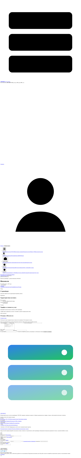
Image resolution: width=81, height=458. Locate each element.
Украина (10, 267)
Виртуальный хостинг (7, 251)
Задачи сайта (5, 261)
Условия (4, 271)
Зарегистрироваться (44, 441)
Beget (5, 423)
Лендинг (18, 262)
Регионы (4, 266)
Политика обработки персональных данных (20, 428)
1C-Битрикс (8, 255)
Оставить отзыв (3, 318)
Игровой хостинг (29, 262)
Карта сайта (9, 425)
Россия (4, 267)
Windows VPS (32, 251)
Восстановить (9, 437)
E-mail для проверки (28, 322)
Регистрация (8, 434)
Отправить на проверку (47, 331)
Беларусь (7, 267)
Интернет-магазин (6, 262)
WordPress (4, 255)
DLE (12, 255)
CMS (4, 254)
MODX (20, 255)
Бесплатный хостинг (39, 251)
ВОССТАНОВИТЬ (4, 448)
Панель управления (6, 272)
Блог (16, 262)
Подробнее (2, 454)
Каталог (1, 274)
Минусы (15, 330)
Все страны (31, 267)
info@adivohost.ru (14, 425)
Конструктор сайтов (20, 272)
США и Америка (26, 267)
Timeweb (7, 423)
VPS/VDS (13, 251)
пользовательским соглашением (29, 441)
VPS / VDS (8, 419)
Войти (2, 438)
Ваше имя (12, 322)
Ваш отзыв (2, 329)
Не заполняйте (3, 331)
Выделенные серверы (19, 251)
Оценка (1, 322)
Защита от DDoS (13, 272)
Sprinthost (11, 423)
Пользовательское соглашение (6, 428)
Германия (13, 267)
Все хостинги (3, 419)
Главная (1, 275)
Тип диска (37, 272)
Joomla (14, 255)
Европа (21, 267)
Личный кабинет (11, 274)
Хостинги (5, 275)
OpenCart (17, 255)
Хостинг (4, 250)
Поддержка (26, 272)
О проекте (2, 425)
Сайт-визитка (23, 262)
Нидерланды (17, 267)
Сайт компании (12, 262)
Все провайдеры (16, 423)
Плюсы (1, 330)
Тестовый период (31, 272)
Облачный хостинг (26, 251)
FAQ (5, 425)
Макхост (2, 423)
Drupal (22, 255)
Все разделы (5, 274)
